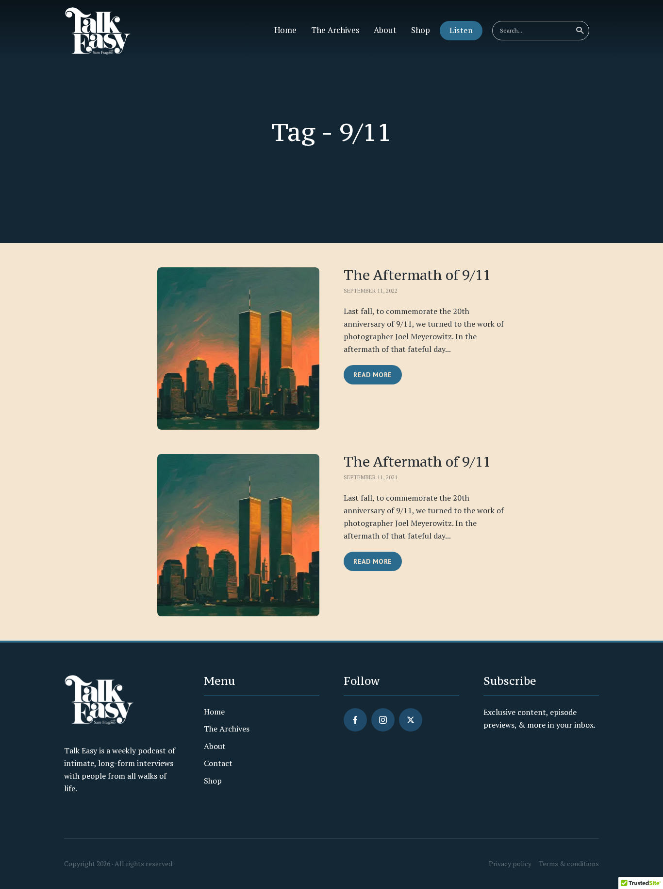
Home (285, 30)
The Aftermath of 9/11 (417, 275)
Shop (420, 30)
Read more (372, 374)
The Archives (335, 30)
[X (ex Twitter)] (410, 720)
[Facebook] (355, 720)
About (385, 30)
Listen (461, 30)
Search (579, 30)
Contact (218, 763)
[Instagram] (383, 720)
